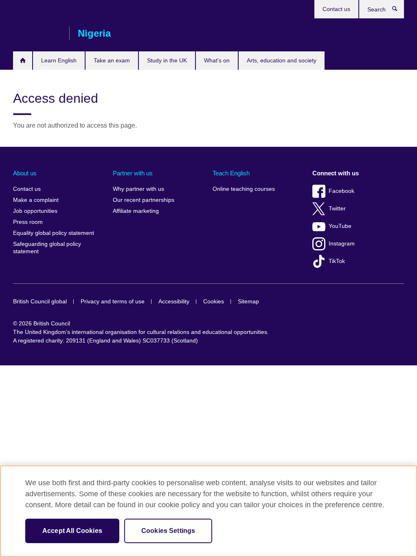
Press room (28, 222)
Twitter (337, 209)
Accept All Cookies (72, 530)
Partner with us (133, 173)
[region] (208, 511)
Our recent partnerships (143, 200)
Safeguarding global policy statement (47, 247)
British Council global (40, 301)
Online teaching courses (244, 189)
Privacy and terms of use (113, 301)
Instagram (342, 244)
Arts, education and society (281, 60)
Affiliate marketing (136, 211)
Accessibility (173, 301)
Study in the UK (167, 60)
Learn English (59, 60)
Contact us (336, 9)
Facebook (341, 191)
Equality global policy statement (53, 233)
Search (399, 11)
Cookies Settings (168, 530)
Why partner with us (138, 189)
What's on (217, 60)
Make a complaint (36, 200)
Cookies (213, 301)
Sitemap (248, 301)
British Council (37, 33)
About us (25, 173)
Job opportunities (35, 211)
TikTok (337, 261)
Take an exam (112, 60)
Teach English (231, 173)
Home (22, 60)
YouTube (340, 226)
